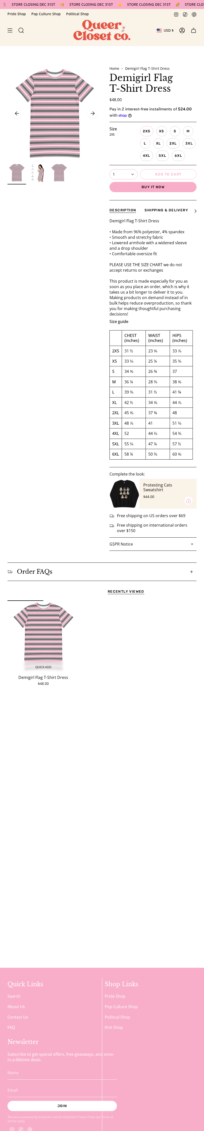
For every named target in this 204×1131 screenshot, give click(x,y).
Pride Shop (16, 13)
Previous (17, 113)
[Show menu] (10, 30)
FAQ (11, 1027)
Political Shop (77, 13)
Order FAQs (34, 571)
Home (114, 68)
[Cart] (193, 30)
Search (13, 996)
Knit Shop (114, 1027)
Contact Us (17, 1017)
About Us (16, 1006)
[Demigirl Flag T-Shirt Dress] (43, 636)
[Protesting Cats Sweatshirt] (124, 494)
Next (93, 113)
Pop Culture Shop (46, 13)
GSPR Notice (121, 544)
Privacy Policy (86, 1117)
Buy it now (153, 187)
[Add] (189, 501)
